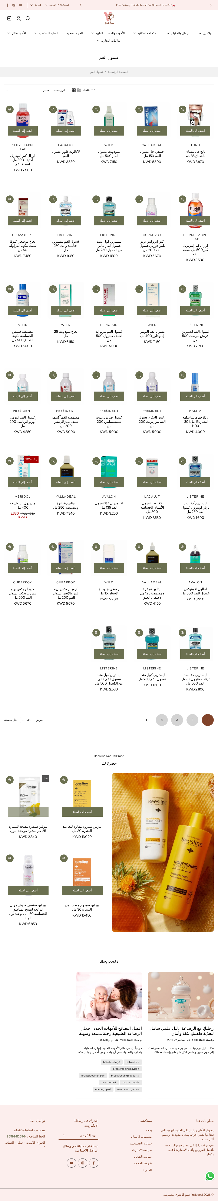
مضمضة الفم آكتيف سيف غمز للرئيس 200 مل (65, 421)
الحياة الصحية (75, 33)
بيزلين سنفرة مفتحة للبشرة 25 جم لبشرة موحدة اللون (28, 828)
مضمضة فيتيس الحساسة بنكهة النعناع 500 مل (22, 335)
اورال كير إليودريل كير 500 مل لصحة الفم (195, 249)
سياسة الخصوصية (141, 1143)
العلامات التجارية (111, 41)
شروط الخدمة (143, 1163)
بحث (149, 1130)
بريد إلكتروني (88, 1135)
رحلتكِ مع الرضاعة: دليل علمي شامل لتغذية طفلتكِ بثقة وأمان (182, 1031)
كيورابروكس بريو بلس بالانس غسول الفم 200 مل (66, 593)
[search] (27, 18)
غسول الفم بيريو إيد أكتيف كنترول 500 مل (109, 335)
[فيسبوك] (7, 5)
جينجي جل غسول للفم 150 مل (152, 153)
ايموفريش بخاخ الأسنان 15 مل (109, 591)
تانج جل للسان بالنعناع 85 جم (195, 153)
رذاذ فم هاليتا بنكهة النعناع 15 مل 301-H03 (195, 421)
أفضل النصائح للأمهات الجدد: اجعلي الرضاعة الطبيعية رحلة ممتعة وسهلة (110, 1031)
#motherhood (131, 1082)
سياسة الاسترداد (142, 1150)
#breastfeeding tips (93, 1075)
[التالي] (147, 720)
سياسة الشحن (143, 1157)
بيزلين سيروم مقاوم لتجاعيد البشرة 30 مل (82, 828)
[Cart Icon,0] (9, 18)
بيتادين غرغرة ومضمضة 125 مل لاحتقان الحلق (152, 593)
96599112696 (16, 1136)
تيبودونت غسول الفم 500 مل (109, 153)
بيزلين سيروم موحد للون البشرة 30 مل (82, 907)
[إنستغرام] (14, 5)
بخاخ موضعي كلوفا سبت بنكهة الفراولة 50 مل (22, 245)
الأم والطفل (18, 33)
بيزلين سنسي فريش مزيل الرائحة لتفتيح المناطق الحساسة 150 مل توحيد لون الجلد (28, 911)
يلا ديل (207, 33)
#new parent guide (128, 1089)
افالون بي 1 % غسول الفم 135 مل (109, 505)
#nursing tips (103, 1089)
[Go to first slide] (80, 5)
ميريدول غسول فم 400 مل (23, 505)
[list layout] (79, 90)
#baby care (132, 1062)
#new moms (109, 1082)
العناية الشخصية (48, 33)
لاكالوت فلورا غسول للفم (66, 153)
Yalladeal (197, 1195)
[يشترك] (64, 1135)
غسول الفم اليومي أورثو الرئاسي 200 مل (23, 421)
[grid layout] (73, 90)
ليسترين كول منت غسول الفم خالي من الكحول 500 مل (109, 679)
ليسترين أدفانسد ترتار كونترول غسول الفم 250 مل (195, 507)
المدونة (147, 1170)
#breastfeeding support (125, 1075)
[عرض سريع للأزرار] (182, 109)
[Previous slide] (211, 5)
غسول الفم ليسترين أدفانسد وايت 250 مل (66, 245)
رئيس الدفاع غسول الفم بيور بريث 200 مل (152, 421)
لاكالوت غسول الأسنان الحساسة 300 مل (152, 507)
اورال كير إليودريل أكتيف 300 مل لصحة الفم (22, 159)
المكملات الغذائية (148, 33)
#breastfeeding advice (126, 1068)
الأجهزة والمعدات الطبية (110, 33)
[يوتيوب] (20, 5)
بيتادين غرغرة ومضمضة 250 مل (66, 505)
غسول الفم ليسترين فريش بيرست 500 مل (195, 335)
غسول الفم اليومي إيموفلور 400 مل (152, 333)
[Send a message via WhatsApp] (210, 1176)
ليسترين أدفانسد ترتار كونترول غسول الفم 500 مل (195, 679)
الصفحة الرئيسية (118, 72)
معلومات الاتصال (141, 1137)
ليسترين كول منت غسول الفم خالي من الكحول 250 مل (109, 245)
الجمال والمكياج (180, 33)
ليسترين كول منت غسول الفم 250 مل (152, 677)
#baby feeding (111, 1062)
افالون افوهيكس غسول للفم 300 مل (195, 591)
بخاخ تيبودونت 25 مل (65, 333)
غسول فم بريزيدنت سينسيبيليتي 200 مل (109, 421)
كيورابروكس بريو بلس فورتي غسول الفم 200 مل (152, 245)
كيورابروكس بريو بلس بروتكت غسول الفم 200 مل (22, 593)
